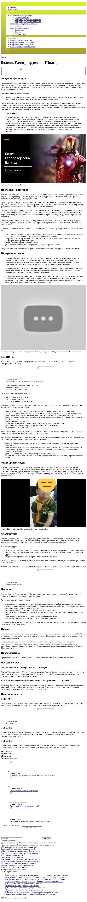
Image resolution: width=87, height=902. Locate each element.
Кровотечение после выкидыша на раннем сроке (20, 861)
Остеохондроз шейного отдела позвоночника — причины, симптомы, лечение (35, 877)
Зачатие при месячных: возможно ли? (24, 806)
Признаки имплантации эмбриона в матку (17, 865)
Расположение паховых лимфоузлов (24, 791)
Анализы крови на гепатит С (12, 857)
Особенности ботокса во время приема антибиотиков (30, 821)
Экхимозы (9, 723)
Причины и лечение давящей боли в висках (22, 886)
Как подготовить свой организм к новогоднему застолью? (32, 775)
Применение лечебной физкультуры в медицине (24, 890)
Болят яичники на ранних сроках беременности (19, 853)
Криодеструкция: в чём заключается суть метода (24, 381)
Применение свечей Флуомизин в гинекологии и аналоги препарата (27, 845)
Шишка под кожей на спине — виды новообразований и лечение (30, 894)
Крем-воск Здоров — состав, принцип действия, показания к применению (34, 882)
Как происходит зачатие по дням (13, 869)
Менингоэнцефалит (13, 584)
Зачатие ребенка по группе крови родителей (18, 849)
